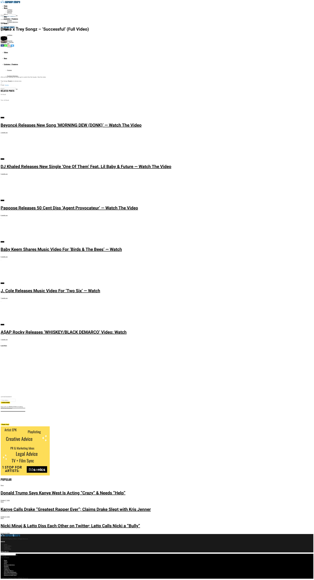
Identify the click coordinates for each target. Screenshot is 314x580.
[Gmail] (9, 46)
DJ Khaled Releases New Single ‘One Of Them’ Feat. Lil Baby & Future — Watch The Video (86, 166)
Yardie (7, 85)
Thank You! (5, 424)
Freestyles (9, 11)
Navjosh (11, 42)
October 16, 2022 (5, 516)
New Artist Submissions (10, 572)
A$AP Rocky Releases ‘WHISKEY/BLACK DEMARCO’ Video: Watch (64, 332)
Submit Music (7, 549)
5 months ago (4, 174)
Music (6, 8)
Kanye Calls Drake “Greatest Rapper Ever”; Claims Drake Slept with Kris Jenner (76, 509)
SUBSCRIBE (6, 402)
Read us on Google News (10, 573)
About (5, 544)
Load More (4, 345)
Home (5, 6)
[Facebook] (2, 46)
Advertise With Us (8, 570)
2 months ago (4, 132)
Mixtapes (9, 12)
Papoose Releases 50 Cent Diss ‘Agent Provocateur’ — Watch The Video (69, 207)
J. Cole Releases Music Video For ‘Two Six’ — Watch (50, 290)
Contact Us (7, 547)
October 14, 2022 (5, 533)
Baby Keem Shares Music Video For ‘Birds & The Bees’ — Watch (61, 249)
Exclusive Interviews (12, 22)
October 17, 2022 (5, 500)
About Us (6, 567)
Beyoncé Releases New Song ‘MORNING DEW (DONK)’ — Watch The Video (71, 125)
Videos (2, 23)
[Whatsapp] (5, 46)
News (2, 485)
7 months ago (4, 298)
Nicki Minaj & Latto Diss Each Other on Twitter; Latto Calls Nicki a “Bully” (70, 525)
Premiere (9, 20)
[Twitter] (12, 46)
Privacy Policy (7, 546)
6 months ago (4, 215)
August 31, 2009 (5, 43)
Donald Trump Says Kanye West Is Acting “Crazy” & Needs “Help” (63, 492)
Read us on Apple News (10, 575)
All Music (9, 9)
